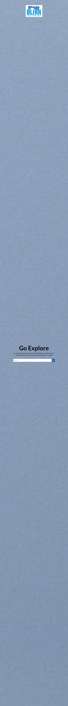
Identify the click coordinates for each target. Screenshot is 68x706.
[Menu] (2, 11)
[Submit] (53, 360)
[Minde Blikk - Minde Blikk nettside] (34, 11)
